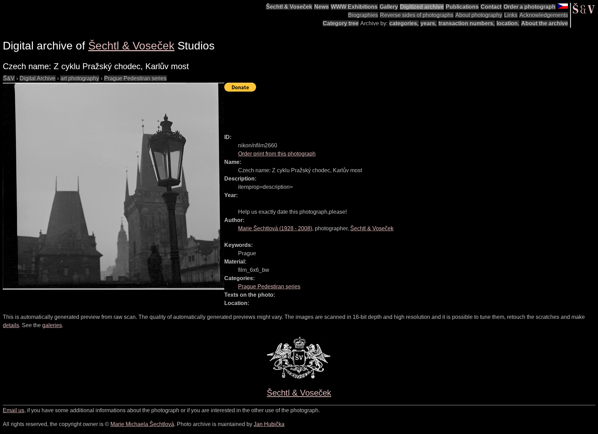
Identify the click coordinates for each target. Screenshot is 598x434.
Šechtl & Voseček (289, 7)
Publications (462, 7)
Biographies (363, 15)
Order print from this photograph (277, 154)
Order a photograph (529, 7)
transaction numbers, (466, 23)
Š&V (9, 78)
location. (508, 23)
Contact (491, 7)
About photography (478, 15)
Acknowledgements (543, 15)
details (11, 325)
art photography (80, 78)
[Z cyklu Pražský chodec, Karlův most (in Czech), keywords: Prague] (113, 186)
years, (428, 23)
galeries (52, 325)
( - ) (275, 228)
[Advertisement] (350, 109)
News (321, 7)
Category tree (341, 23)
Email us (13, 410)
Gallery (389, 7)
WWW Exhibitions (354, 7)
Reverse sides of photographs (416, 15)
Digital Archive (37, 78)
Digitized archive (422, 7)
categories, (403, 23)
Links (510, 15)
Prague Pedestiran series (135, 78)
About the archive (544, 23)
